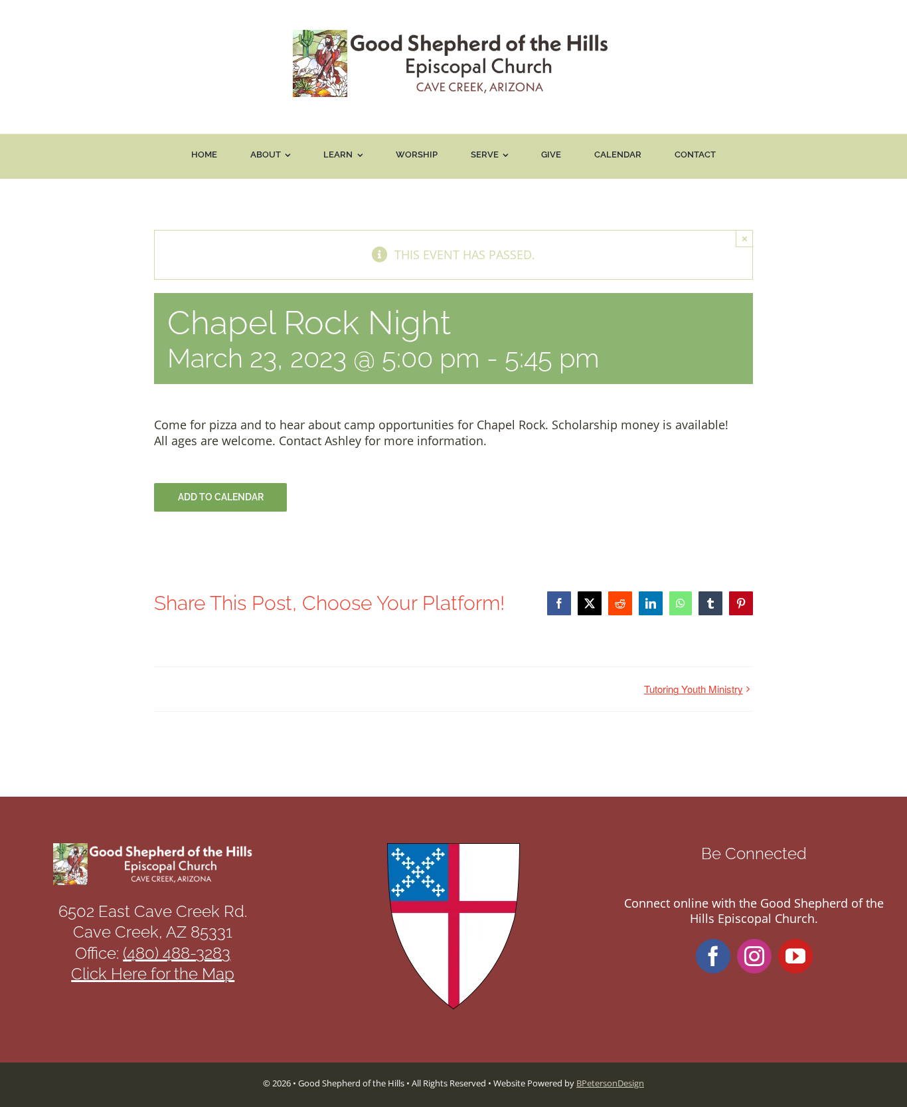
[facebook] (713, 956)
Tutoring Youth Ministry (693, 689)
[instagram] (754, 956)
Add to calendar (221, 497)
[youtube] (795, 956)
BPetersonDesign (610, 1083)
